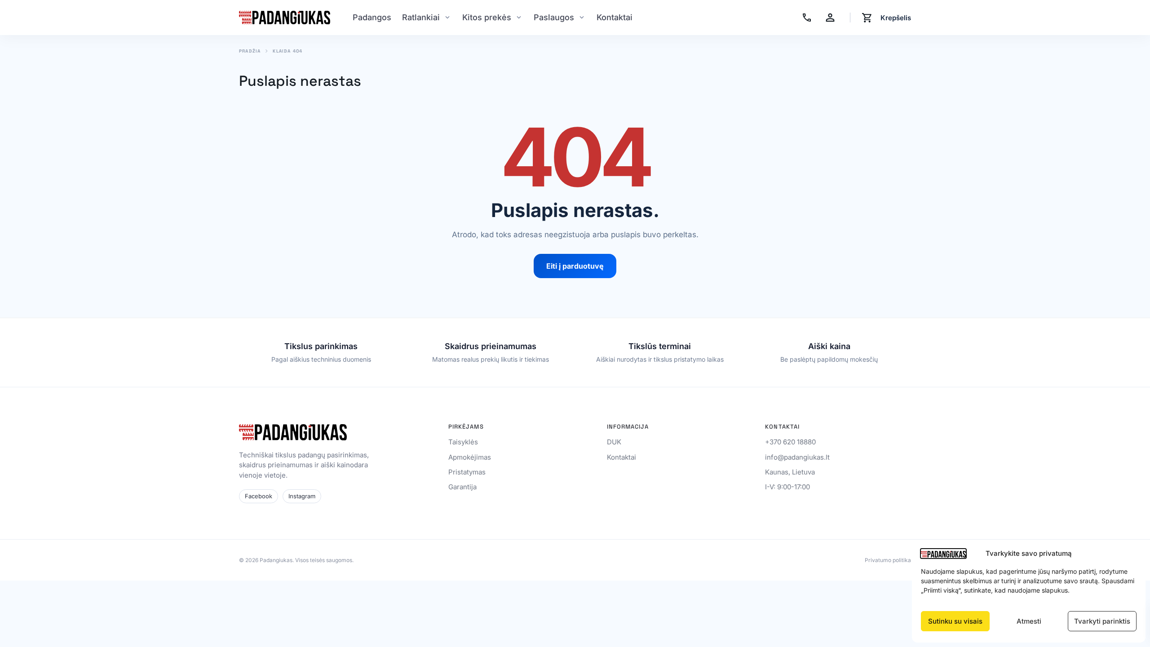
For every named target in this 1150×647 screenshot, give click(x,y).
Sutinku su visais (955, 621)
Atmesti (1029, 621)
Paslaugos (554, 17)
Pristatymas (467, 472)
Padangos (372, 17)
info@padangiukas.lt (797, 457)
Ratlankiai (421, 17)
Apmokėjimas (469, 457)
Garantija (462, 487)
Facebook (258, 496)
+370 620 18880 (790, 442)
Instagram (301, 496)
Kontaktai (614, 17)
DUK (614, 442)
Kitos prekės (486, 17)
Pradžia (250, 51)
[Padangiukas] (284, 17)
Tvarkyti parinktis (1102, 621)
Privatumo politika (888, 560)
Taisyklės (463, 442)
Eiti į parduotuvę (575, 265)
